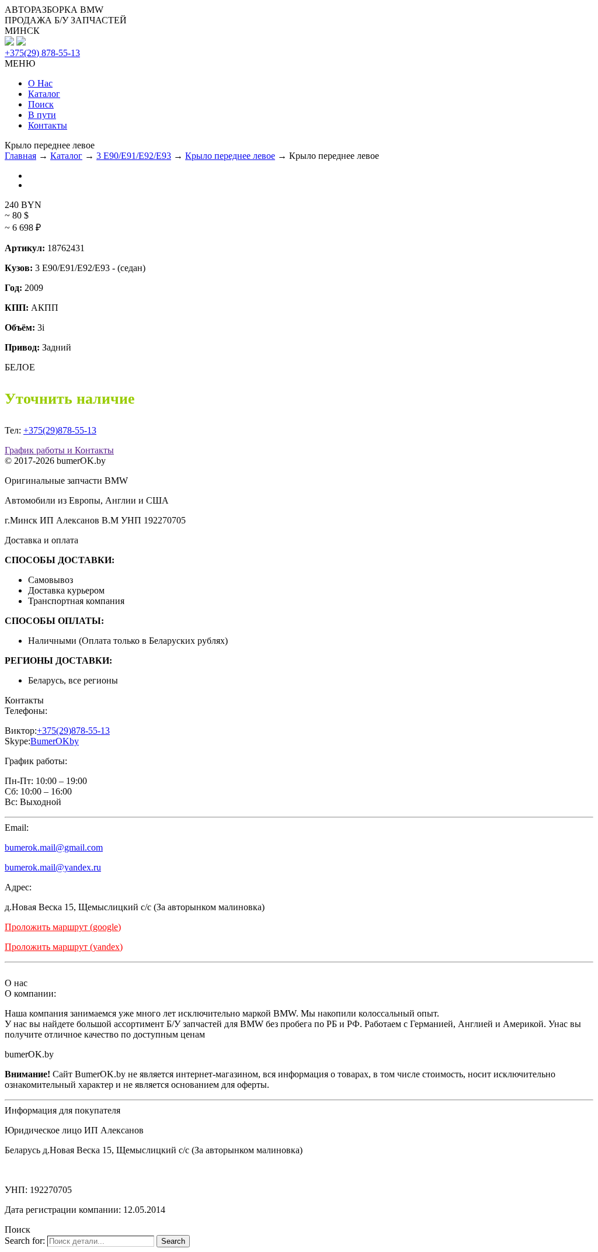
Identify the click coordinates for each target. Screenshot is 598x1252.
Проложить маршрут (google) (63, 927)
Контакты (47, 125)
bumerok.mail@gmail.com (54, 847)
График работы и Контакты (59, 450)
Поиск (41, 104)
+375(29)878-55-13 (59, 430)
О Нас (40, 83)
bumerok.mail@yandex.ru (53, 867)
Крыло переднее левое (230, 156)
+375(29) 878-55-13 (42, 53)
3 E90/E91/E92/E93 (133, 156)
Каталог (44, 94)
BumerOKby (54, 741)
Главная (20, 156)
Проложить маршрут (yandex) (64, 947)
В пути (42, 115)
